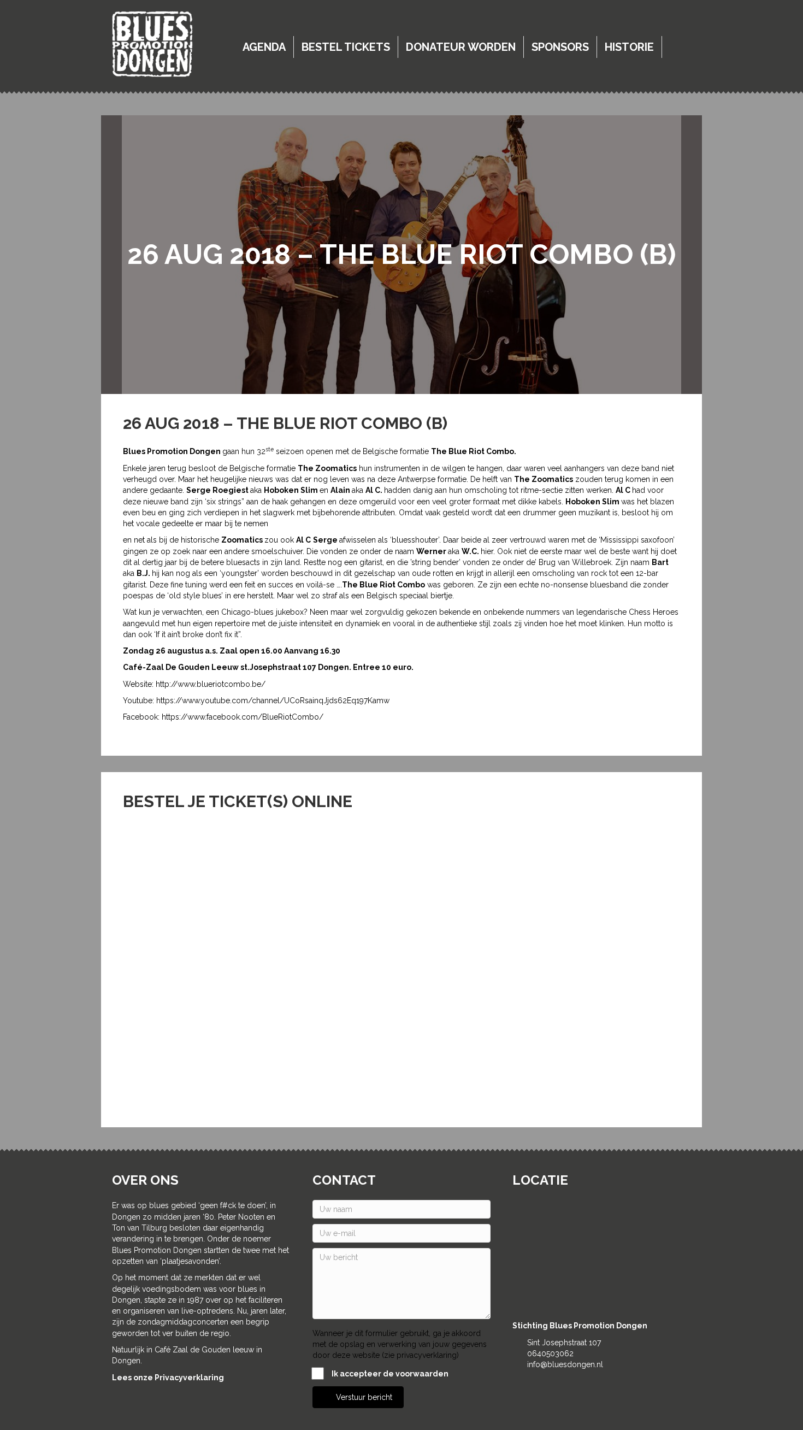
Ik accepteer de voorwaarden (390, 1373)
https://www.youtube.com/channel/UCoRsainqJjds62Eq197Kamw (272, 700)
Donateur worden (461, 47)
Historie (629, 47)
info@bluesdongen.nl (565, 1364)
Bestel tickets (346, 47)
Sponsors (560, 47)
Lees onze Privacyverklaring (168, 1377)
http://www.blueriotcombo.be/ (210, 684)
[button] (358, 1397)
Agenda (264, 47)
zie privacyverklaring (420, 1355)
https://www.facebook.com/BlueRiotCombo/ (242, 717)
